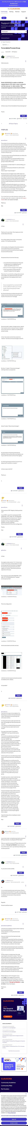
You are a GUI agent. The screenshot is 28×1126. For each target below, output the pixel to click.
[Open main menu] (26, 18)
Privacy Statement (12, 1112)
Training (11, 11)
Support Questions (6, 41)
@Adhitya (9, 925)
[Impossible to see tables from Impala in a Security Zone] (26, 123)
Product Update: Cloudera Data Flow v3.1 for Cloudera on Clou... (13, 1047)
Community (4, 11)
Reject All (14, 1119)
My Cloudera (5, 1089)
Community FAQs (6, 1085)
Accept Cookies (14, 1123)
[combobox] (14, 34)
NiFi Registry (14, 51)
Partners (17, 11)
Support (23, 11)
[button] (26, 61)
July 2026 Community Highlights (9, 1027)
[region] (14, 1108)
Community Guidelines (8, 1082)
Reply (23, 116)
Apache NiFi (8, 51)
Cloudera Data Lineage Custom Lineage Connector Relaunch (12, 1036)
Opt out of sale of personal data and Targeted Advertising (14, 1115)
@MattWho (3, 550)
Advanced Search (5, 38)
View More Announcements (14, 1050)
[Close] (26, 1093)
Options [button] (4, 44)
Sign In (4, 17)
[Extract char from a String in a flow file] (1, 123)
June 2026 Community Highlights (9, 1031)
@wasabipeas (4, 140)
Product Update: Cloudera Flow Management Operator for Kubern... (13, 1041)
